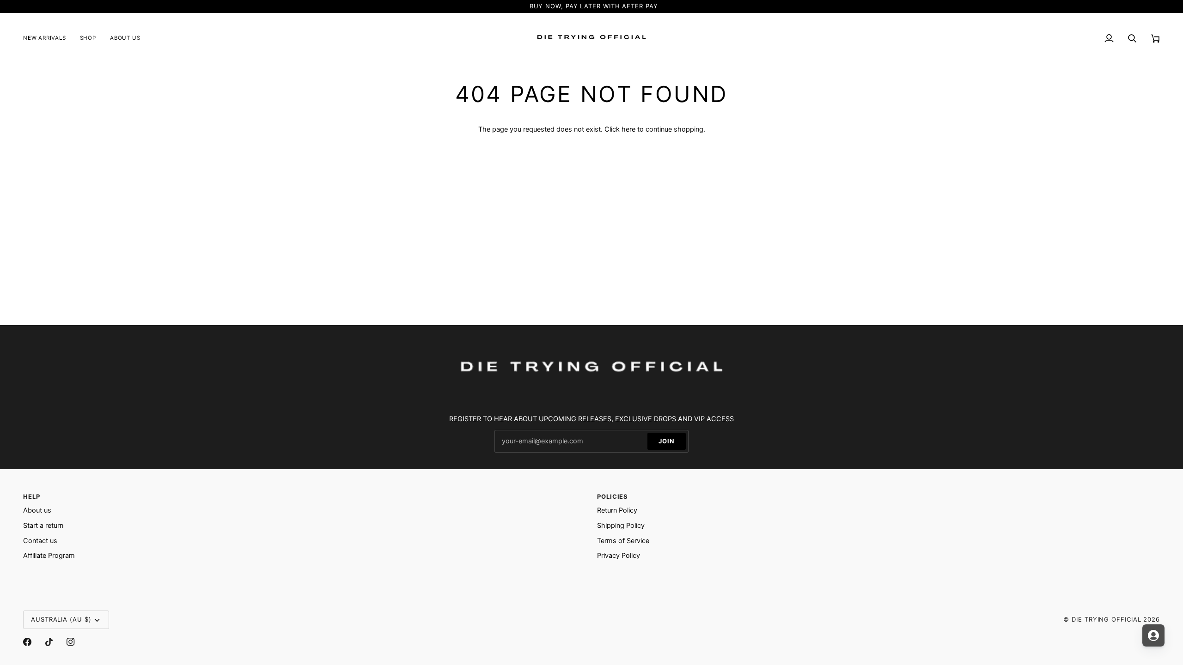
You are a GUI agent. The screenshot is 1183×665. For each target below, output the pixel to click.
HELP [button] (31, 496)
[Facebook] (27, 642)
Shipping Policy (621, 525)
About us (37, 510)
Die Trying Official (1106, 619)
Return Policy (617, 510)
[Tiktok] (49, 642)
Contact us (40, 541)
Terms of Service (623, 541)
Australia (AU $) (61, 619)
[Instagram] (71, 642)
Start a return (43, 525)
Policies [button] (612, 496)
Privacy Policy (618, 555)
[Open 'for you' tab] (1153, 635)
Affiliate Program (49, 555)
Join (667, 441)
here (628, 129)
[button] (88, 38)
